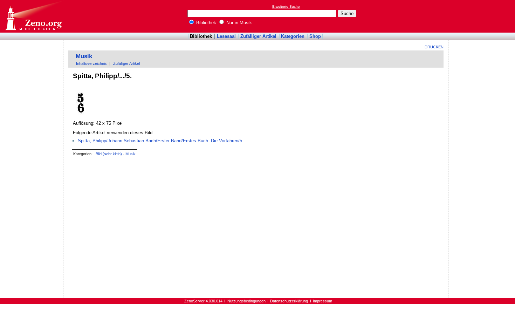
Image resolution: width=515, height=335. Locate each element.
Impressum (322, 301)
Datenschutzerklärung (289, 301)
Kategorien (292, 36)
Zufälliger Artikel (258, 36)
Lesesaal (226, 36)
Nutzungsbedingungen (246, 301)
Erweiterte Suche (286, 6)
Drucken (434, 47)
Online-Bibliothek (33, 16)
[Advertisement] (482, 16)
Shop (315, 36)
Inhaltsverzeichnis (91, 63)
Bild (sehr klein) (109, 154)
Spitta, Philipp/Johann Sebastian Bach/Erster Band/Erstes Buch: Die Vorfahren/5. (160, 140)
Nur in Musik (238, 22)
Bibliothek (205, 22)
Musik (84, 56)
